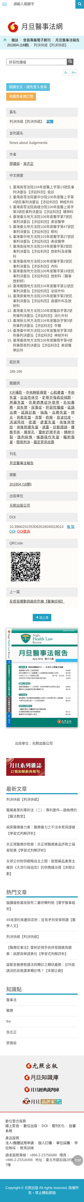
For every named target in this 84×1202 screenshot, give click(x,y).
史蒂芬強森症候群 (56, 397)
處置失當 (48, 422)
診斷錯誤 (60, 427)
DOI (45, 1126)
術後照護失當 (28, 427)
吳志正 (28, 164)
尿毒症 (36, 407)
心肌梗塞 (57, 392)
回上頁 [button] (43, 617)
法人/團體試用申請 (19, 1143)
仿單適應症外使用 (44, 402)
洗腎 (38, 417)
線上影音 (12, 1126)
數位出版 (30, 1126)
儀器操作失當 (47, 437)
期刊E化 (58, 1126)
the (8, 1021)
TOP (78, 1160)
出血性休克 (29, 397)
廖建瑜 (14, 164)
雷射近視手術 (49, 432)
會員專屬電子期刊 (37, 40)
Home (5, 39)
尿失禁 (22, 407)
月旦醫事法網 (41, 26)
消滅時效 (17, 422)
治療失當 (59, 412)
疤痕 (49, 417)
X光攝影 (15, 392)
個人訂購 (45, 1143)
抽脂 (44, 412)
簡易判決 (23, 442)
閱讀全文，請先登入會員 (28, 87)
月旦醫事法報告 (67, 40)
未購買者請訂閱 (21, 96)
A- (66, 72)
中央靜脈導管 (36, 392)
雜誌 (14, 40)
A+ (74, 72)
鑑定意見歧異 (44, 442)
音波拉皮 (64, 417)
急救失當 (24, 417)
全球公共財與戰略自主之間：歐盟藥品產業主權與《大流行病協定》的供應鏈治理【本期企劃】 (40, 867)
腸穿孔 (29, 432)
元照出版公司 (19, 505)
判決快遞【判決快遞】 (23, 799)
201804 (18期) (18, 45)
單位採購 (63, 1143)
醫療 (9, 1010)
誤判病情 (25, 437)
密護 (32, 422)
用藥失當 (17, 402)
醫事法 (11, 1000)
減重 (45, 427)
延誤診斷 (29, 412)
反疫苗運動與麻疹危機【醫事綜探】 (37, 601)
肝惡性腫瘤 (55, 407)
